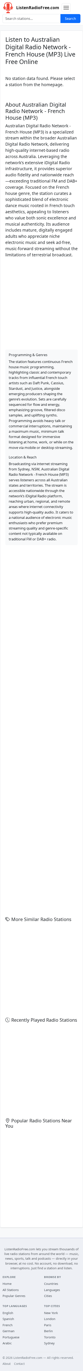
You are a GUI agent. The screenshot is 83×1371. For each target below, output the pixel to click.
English (8, 1313)
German (8, 1331)
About (7, 1364)
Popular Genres (14, 1296)
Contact (19, 1364)
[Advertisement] (41, 302)
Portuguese (11, 1337)
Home (7, 1283)
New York (51, 1313)
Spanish (8, 1319)
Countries (51, 1283)
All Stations (11, 1290)
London (49, 1319)
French (8, 1325)
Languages (52, 1290)
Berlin (48, 1331)
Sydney (49, 1343)
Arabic (7, 1343)
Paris (47, 1325)
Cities (48, 1296)
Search (70, 18)
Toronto (50, 1337)
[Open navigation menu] (66, 7)
